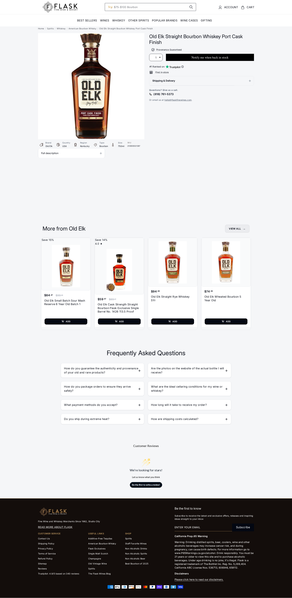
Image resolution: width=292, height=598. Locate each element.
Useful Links (96, 533)
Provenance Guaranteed (169, 49)
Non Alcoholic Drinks (136, 548)
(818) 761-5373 (163, 94)
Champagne (94, 558)
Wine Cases (189, 20)
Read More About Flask (55, 527)
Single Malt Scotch (98, 553)
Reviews (42, 568)
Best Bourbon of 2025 (136, 563)
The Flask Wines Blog (99, 573)
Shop (128, 533)
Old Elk (48, 146)
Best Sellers (87, 20)
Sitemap (42, 563)
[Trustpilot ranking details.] (182, 66)
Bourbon (103, 146)
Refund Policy (45, 558)
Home (41, 28)
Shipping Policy (46, 543)
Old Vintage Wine (97, 563)
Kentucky (85, 146)
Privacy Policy (45, 548)
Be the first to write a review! (146, 484)
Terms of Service (47, 553)
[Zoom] (91, 35)
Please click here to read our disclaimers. (199, 579)
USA (64, 146)
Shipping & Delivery (163, 80)
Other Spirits (138, 20)
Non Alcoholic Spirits (136, 553)
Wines (104, 20)
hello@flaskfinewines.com (177, 100)
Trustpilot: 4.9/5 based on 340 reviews (58, 573)
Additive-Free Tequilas (100, 538)
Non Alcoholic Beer (135, 558)
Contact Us (44, 538)
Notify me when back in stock (209, 57)
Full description (49, 153)
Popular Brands (164, 20)
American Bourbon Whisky (82, 28)
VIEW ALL (235, 228)
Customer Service (49, 533)
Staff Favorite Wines (136, 543)
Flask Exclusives (96, 548)
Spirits (50, 28)
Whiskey (118, 20)
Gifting (206, 20)
